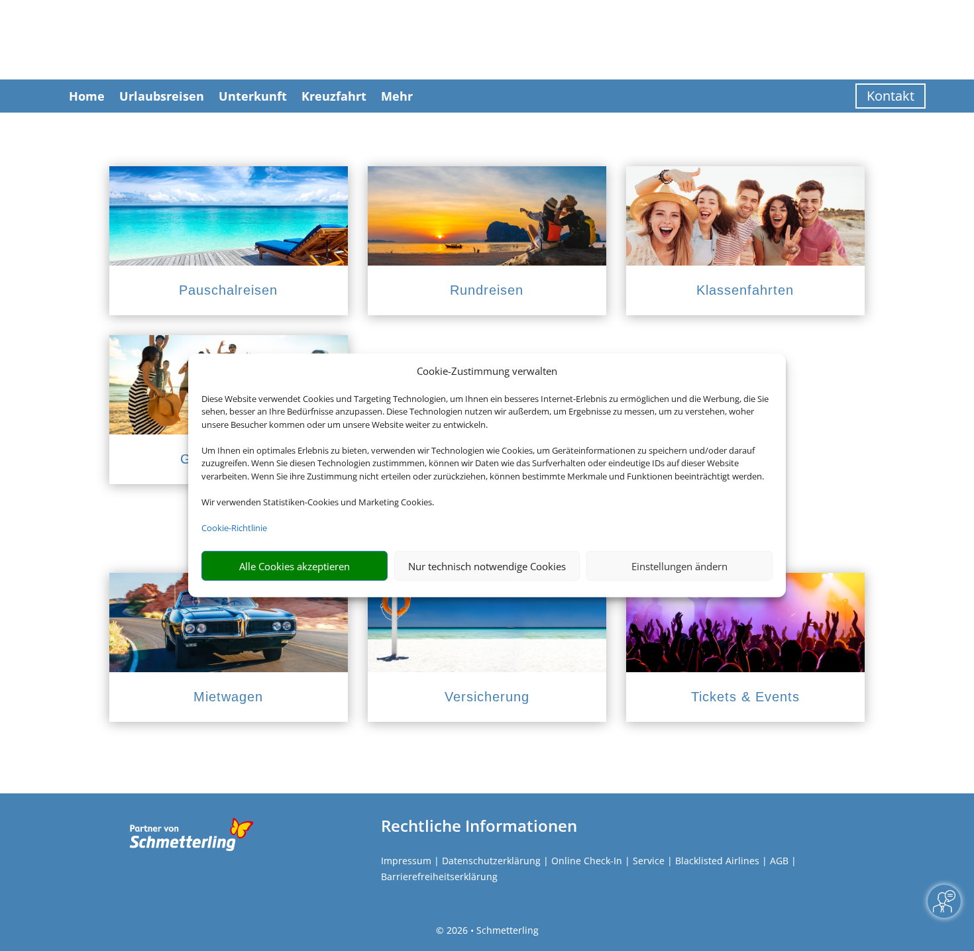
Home (87, 96)
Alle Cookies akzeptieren (294, 566)
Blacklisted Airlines (717, 860)
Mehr (397, 96)
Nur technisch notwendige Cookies (487, 566)
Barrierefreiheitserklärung (439, 876)
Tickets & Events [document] (745, 696)
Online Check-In (586, 860)
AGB (779, 860)
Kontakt (890, 96)
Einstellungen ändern (679, 566)
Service (649, 860)
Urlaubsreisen (161, 96)
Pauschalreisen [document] (228, 290)
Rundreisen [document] (486, 290)
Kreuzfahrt (333, 96)
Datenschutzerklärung (491, 860)
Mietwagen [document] (228, 696)
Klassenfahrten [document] (745, 290)
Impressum (406, 860)
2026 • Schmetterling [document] (491, 930)
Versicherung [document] (487, 696)
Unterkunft (253, 96)
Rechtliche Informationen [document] (479, 826)
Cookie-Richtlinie (234, 528)
